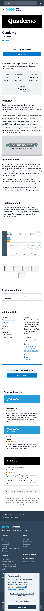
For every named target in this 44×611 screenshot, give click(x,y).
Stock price (5, 559)
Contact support (29, 348)
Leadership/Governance (9, 566)
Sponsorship (5, 544)
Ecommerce (6, 322)
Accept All (22, 607)
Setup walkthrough (30, 346)
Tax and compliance (8, 320)
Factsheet (26, 539)
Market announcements (9, 564)
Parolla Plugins (11, 408)
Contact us (5, 551)
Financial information (8, 562)
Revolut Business (12, 470)
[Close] (40, 3)
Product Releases (28, 558)
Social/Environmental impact (10, 548)
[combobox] (24, 491)
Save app (8, 40)
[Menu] (4, 9)
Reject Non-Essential (22, 601)
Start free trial (22, 375)
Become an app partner (10, 517)
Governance (5, 541)
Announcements (28, 541)
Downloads (26, 544)
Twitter (26, 357)
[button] (22, 146)
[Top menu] (40, 9)
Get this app (22, 54)
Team (3, 539)
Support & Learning (29, 554)
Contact (25, 546)
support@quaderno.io (31, 351)
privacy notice (18, 589)
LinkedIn (27, 359)
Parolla (8, 439)
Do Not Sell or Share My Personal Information (22, 594)
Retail (4, 328)
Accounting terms (28, 562)
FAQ (3, 569)
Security (4, 546)
